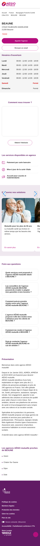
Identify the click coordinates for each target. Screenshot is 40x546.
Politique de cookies (9, 502)
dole (5, 475)
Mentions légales (8, 506)
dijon (6, 468)
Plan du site (6, 518)
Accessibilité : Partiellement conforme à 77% (18, 526)
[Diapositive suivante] (35, 193)
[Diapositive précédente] (4, 193)
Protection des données (10, 510)
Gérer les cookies (8, 514)
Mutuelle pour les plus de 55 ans (18, 226)
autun (6, 456)
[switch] (14, 522)
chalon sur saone (11, 462)
